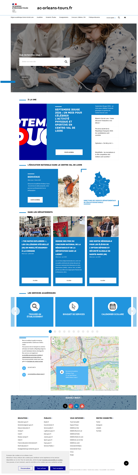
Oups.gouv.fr (48, 443)
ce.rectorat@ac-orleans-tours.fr (36, 374)
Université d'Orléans (75, 446)
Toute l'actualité (74, 422)
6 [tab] (74, 331)
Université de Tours (75, 449)
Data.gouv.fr (47, 434)
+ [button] (53, 339)
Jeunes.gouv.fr (48, 437)
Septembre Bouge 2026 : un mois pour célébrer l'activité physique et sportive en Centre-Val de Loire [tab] (104, 109)
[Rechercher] (119, 18)
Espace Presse (74, 425)
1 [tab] (50, 331)
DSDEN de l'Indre (75, 434)
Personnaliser (25, 468)
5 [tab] (69, 331)
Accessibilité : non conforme (107, 470)
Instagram (99, 425)
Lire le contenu (35, 200)
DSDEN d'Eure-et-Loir (76, 431)
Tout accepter (58, 468)
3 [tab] (59, 331)
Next (132, 311)
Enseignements (63, 17)
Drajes (72, 455)
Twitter (98, 422)
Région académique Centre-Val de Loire (22, 17)
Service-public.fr (48, 428)
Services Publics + (49, 446)
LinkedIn (98, 428)
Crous (72, 452)
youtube (82, 406)
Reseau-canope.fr (23, 437)
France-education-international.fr (27, 443)
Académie (40, 17)
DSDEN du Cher (74, 428)
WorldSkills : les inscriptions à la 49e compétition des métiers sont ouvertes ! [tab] (105, 154)
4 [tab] (64, 331)
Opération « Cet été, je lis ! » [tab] (104, 143)
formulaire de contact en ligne (35, 361)
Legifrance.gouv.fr (49, 431)
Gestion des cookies (93, 470)
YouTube (98, 431)
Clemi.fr (20, 440)
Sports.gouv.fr (48, 440)
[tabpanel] (55, 132)
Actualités (25, 77)
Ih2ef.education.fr (23, 446)
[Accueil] (20, 8)
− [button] (53, 342)
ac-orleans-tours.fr (54, 8)
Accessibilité (125, 17)
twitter (65, 406)
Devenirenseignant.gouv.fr (25, 425)
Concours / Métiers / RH (79, 17)
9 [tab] (88, 331)
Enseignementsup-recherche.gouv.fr (28, 449)
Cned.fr (20, 434)
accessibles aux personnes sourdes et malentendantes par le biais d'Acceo (32, 356)
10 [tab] (92, 331)
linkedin (76, 406)
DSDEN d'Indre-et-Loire (76, 437)
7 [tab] (78, 331)
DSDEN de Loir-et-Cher (76, 440)
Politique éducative (94, 17)
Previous (15, 311)
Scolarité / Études (51, 17)
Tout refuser (41, 468)
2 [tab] (55, 331)
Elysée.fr (46, 422)
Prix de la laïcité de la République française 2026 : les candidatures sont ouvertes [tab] (104, 132)
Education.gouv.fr (23, 422)
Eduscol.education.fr (24, 428)
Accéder (35, 280)
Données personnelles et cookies (52, 460)
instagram (71, 406)
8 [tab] (83, 331)
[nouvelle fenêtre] (112, 312)
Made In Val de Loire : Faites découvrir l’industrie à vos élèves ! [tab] (104, 120)
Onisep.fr (20, 431)
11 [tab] (97, 331)
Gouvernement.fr (49, 425)
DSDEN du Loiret (75, 443)
